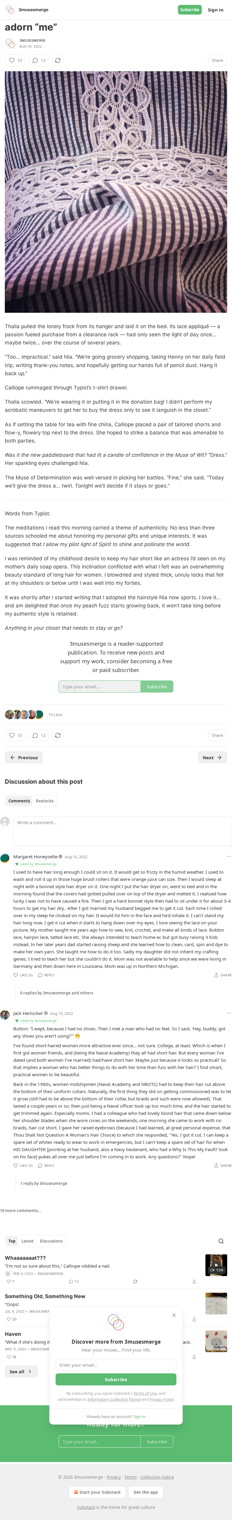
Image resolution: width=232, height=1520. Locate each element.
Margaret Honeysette (35, 856)
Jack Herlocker (28, 1013)
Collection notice (157, 1477)
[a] (216, 1265)
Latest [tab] (27, 1241)
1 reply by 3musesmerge (43, 1183)
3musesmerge (32, 40)
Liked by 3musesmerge (38, 864)
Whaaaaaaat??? (25, 1258)
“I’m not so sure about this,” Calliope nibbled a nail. (58, 1266)
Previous (28, 757)
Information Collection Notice (114, 1399)
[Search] (221, 1241)
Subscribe (189, 9)
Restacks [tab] (44, 801)
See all (17, 1371)
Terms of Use (145, 1393)
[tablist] (31, 801)
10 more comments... (20, 1210)
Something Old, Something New (45, 1296)
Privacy (114, 1477)
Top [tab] (11, 1241)
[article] (116, 1269)
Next (208, 757)
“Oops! (12, 1304)
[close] (174, 1315)
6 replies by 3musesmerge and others (56, 993)
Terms (130, 1477)
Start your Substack (100, 1492)
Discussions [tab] (51, 1241)
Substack (86, 1507)
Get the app (146, 1492)
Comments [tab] (19, 801)
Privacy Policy (162, 1399)
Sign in (216, 10)
